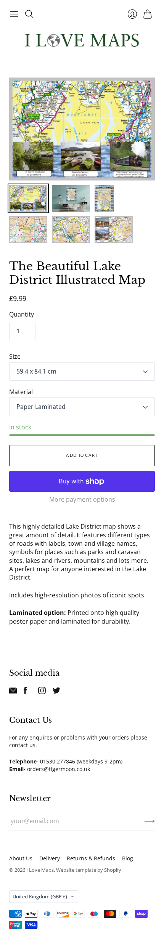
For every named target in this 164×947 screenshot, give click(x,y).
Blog (127, 858)
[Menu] (14, 14)
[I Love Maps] (82, 40)
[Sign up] (150, 821)
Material (21, 392)
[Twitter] (56, 692)
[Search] (29, 14)
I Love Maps (40, 869)
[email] (13, 692)
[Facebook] (25, 692)
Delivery (49, 858)
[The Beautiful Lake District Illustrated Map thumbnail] (28, 198)
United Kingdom (40, 896)
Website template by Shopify (88, 869)
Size (15, 356)
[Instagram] (42, 692)
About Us (20, 858)
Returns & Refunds (91, 858)
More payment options (82, 499)
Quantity (21, 314)
